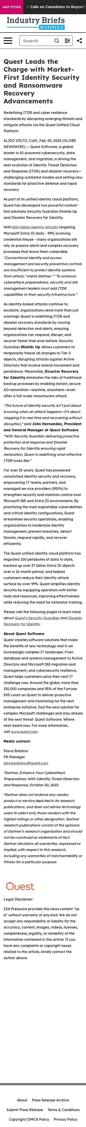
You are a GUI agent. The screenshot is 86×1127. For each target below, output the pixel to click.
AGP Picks (12, 7)
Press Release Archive (50, 1100)
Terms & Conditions (63, 1110)
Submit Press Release (25, 1110)
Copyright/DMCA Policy (29, 1119)
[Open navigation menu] (8, 40)
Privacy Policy (65, 1119)
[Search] (56, 41)
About (22, 1100)
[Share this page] (79, 40)
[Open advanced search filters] (67, 41)
